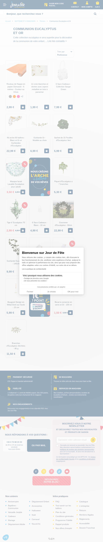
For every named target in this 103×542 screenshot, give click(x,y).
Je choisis (51, 292)
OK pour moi (73, 292)
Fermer (30, 292)
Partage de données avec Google (36, 278)
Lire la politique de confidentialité (34, 269)
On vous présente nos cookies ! (35, 281)
